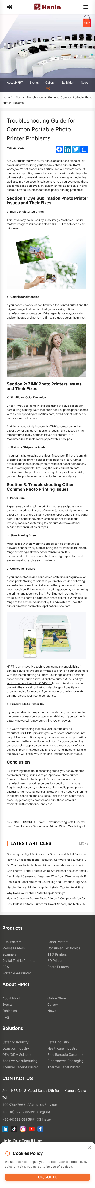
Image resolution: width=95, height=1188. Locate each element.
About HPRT (15, 82)
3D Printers (56, 960)
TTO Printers (57, 954)
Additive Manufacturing (20, 1061)
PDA (5, 967)
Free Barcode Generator (66, 1054)
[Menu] (86, 7)
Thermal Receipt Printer (20, 1067)
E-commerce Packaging (66, 1061)
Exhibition (68, 82)
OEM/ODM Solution (16, 1054)
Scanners (9, 954)
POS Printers (11, 942)
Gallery (50, 82)
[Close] (89, 1148)
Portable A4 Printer (16, 973)
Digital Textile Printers (18, 960)
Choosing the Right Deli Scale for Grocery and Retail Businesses (48, 854)
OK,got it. (47, 1177)
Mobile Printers (13, 948)
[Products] (9, 7)
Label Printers (58, 942)
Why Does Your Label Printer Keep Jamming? (36, 893)
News (84, 82)
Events (34, 82)
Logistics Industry (15, 1048)
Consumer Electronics (64, 948)
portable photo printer (57, 165)
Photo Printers (58, 967)
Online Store (57, 998)
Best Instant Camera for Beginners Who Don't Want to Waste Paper (49, 876)
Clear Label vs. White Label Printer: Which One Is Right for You (53, 826)
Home (6, 97)
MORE (83, 843)
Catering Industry (15, 1042)
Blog (47, 88)
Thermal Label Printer (64, 1067)
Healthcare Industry (62, 1048)
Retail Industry (58, 1042)
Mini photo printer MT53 (56, 679)
